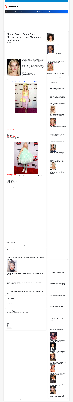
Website (8, 325)
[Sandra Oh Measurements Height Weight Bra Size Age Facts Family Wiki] (50, 41)
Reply (8, 306)
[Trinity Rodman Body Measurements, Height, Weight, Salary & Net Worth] (55, 294)
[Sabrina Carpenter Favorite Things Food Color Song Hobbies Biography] (53, 393)
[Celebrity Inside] (11, 6)
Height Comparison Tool (46, 11)
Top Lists (39, 11)
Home (7, 11)
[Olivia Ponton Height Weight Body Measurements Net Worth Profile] (53, 151)
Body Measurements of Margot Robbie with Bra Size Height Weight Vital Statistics (58, 172)
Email (8, 324)
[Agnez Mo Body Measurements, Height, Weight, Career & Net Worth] (55, 328)
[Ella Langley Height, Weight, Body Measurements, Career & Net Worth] (55, 271)
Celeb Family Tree (23, 11)
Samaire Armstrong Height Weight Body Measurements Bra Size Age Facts (57, 116)
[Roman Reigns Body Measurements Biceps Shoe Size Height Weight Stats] (53, 339)
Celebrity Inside (20, 399)
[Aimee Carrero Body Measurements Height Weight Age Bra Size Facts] (53, 102)
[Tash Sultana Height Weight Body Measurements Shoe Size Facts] (53, 87)
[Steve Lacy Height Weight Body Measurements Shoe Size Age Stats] (12, 290)
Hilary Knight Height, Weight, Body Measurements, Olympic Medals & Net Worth (58, 285)
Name (8, 323)
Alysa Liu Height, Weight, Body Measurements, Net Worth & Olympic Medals (57, 308)
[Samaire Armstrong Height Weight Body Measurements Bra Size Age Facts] (53, 113)
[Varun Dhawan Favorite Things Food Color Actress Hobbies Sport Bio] (53, 350)
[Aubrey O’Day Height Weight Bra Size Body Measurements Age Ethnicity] (53, 125)
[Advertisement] (36, 21)
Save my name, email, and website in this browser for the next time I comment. (20, 326)
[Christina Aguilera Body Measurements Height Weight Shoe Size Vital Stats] (12, 256)
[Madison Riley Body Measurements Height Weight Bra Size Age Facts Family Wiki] (50, 70)
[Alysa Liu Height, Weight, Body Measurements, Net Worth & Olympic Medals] (55, 305)
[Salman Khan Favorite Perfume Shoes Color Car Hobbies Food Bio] (53, 361)
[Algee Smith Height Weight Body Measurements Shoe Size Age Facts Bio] (50, 52)
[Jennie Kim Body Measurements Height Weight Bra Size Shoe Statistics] (12, 271)
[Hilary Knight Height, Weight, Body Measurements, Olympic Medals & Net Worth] (55, 282)
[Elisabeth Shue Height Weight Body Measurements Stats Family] (53, 140)
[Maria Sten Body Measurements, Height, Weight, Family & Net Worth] (55, 317)
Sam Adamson (9, 42)
